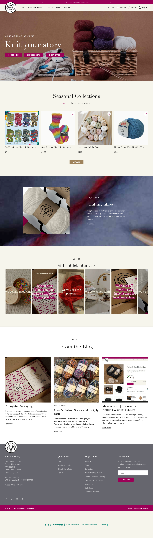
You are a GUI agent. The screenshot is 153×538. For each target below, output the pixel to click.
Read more (9, 424)
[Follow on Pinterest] (22, 499)
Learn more (91, 224)
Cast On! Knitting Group (94, 480)
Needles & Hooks (35, 7)
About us (88, 461)
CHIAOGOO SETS (33, 55)
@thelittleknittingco (76, 265)
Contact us (89, 469)
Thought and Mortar (140, 508)
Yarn (22, 7)
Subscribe (125, 480)
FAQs (87, 465)
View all (76, 162)
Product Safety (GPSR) (93, 473)
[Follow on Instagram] (17, 499)
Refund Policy (90, 484)
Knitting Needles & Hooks (80, 103)
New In (67, 7)
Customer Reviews (92, 492)
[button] (18, 291)
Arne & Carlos (60, 406)
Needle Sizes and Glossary (95, 477)
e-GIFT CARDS (54, 55)
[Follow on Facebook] (6, 499)
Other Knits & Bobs (53, 7)
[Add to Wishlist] (36, 113)
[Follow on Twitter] (11, 499)
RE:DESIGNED (71, 2)
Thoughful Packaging (19, 406)
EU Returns (89, 488)
